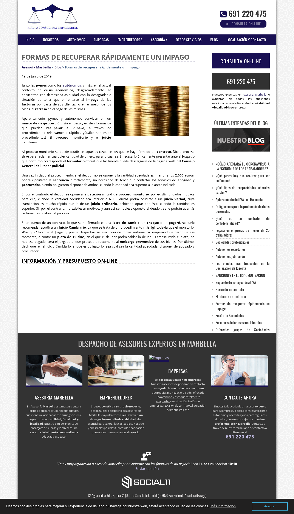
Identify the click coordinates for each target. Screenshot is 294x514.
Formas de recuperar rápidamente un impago (243, 306)
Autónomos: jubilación (230, 256)
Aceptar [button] (269, 506)
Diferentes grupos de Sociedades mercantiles (243, 332)
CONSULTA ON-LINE (241, 61)
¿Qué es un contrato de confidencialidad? (243, 221)
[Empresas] (159, 357)
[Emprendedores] (116, 386)
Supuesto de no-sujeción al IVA (236, 282)
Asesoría (158, 39)
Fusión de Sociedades (230, 315)
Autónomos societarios (230, 249)
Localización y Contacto (246, 39)
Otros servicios (189, 39)
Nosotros (51, 39)
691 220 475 (247, 13)
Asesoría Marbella (36, 67)
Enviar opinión (147, 468)
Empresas (101, 39)
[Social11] (147, 481)
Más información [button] (223, 506)
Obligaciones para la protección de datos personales (243, 209)
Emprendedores (130, 39)
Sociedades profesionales (232, 242)
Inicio (29, 39)
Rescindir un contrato (230, 289)
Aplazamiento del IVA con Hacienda (239, 199)
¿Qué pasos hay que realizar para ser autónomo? (243, 178)
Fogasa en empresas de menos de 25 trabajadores (243, 233)
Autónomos (76, 39)
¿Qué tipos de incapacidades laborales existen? (243, 190)
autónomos (72, 85)
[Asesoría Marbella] (54, 386)
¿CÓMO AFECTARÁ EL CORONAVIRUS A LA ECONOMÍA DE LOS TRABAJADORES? (243, 166)
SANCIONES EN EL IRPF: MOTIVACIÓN (240, 275)
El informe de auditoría (231, 296)
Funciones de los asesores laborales (239, 322)
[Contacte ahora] (239, 386)
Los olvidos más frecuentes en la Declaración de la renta (243, 266)
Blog (214, 39)
